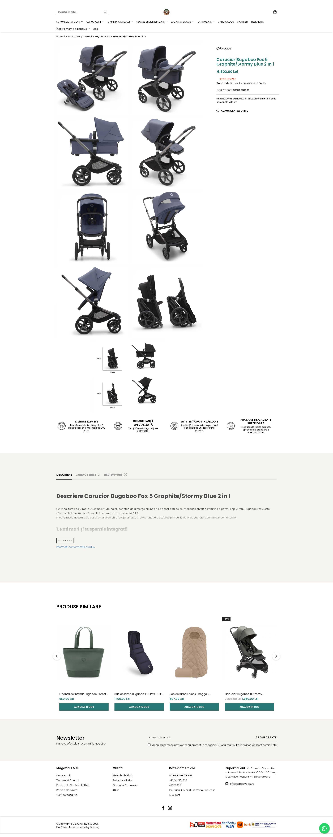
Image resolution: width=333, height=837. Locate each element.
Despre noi (63, 775)
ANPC (116, 790)
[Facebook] (163, 808)
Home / (61, 36)
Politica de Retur (123, 780)
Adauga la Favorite (234, 110)
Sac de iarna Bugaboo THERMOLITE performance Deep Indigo (138, 694)
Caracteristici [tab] (88, 475)
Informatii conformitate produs (75, 547)
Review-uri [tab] (115, 475)
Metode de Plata (123, 775)
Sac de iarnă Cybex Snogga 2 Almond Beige (189, 694)
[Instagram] (170, 808)
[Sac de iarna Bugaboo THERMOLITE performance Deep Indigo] (139, 652)
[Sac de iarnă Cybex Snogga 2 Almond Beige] (194, 652)
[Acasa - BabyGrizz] (166, 12)
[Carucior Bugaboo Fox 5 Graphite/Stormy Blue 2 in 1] (91, 78)
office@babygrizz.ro (241, 784)
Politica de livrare (66, 790)
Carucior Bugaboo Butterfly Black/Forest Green (243, 694)
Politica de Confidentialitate (260, 745)
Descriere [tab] (64, 475)
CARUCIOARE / (74, 36)
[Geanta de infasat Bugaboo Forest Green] (84, 652)
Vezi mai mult (65, 540)
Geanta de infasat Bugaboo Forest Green (82, 694)
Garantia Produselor (125, 785)
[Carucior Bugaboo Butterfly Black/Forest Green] (249, 652)
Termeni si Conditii (67, 780)
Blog (95, 29)
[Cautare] (105, 12)
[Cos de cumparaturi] (275, 12)
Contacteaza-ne (66, 795)
